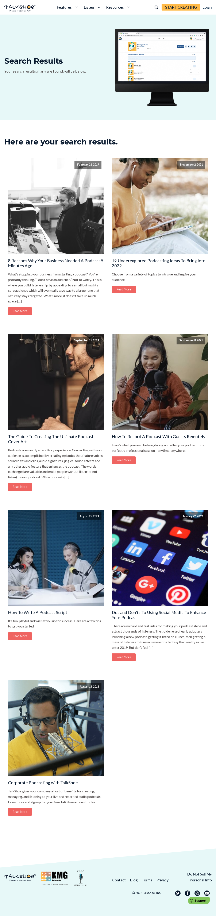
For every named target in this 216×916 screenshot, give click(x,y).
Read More (20, 311)
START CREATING (181, 7)
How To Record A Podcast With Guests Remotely (158, 436)
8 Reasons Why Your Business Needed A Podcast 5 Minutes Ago (56, 263)
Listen (89, 7)
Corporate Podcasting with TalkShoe (43, 782)
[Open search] (156, 7)
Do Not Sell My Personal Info (199, 877)
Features (64, 7)
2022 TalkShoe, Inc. (148, 892)
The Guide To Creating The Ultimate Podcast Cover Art (50, 439)
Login (207, 7)
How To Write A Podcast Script (37, 612)
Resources (115, 7)
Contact (119, 880)
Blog (134, 880)
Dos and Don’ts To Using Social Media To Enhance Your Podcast (159, 615)
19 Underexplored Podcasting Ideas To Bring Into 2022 (158, 263)
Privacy (162, 880)
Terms (147, 880)
